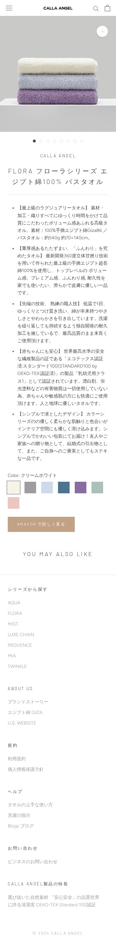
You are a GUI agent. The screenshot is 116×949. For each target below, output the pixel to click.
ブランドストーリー (28, 702)
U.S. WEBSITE (22, 723)
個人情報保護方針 (26, 769)
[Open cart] (107, 8)
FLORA (15, 613)
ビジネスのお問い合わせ (32, 861)
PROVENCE (20, 645)
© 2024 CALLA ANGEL (58, 933)
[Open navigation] (9, 8)
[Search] (96, 8)
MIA (12, 656)
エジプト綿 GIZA (25, 712)
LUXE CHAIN (21, 634)
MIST (13, 624)
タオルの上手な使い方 (30, 805)
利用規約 (17, 759)
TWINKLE (17, 666)
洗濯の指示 (19, 815)
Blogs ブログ (21, 826)
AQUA (14, 603)
